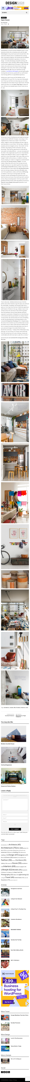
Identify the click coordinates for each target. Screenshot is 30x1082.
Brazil (11, 852)
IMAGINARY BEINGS (16, 929)
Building (16, 852)
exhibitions (23, 857)
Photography (7, 875)
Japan (23, 866)
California (23, 852)
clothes (4, 855)
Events (9, 857)
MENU (5, 12)
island (18, 866)
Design (13, 855)
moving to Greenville (8, 166)
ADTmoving (25, 172)
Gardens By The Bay (16, 939)
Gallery (4, 863)
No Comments (4, 22)
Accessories (4, 845)
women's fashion (13, 880)
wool (27, 707)
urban (26, 877)
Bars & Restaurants (15, 850)
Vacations (5, 880)
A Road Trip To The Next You (18, 909)
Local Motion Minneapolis (12, 71)
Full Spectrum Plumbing (12, 321)
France (13, 860)
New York (18, 872)
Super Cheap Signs (17, 84)
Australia (8, 850)
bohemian (5, 852)
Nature (11, 872)
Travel (9, 877)
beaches (23, 850)
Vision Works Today (16, 1046)
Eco (3, 857)
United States (19, 877)
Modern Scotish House (7, 744)
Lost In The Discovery (16, 1038)
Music (5, 872)
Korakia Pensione (15, 1023)
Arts (3, 850)
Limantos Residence (16, 919)
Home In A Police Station (8, 786)
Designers (23, 855)
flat (14, 707)
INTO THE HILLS (15, 960)
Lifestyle (6, 869)
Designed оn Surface (16, 888)
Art (20, 848)
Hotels (9, 863)
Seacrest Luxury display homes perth (10, 182)
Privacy (15, 1080)
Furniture (18, 707)
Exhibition (16, 857)
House (16, 863)
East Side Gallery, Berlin (17, 950)
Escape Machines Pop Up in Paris (19, 1015)
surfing (3, 877)
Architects (6, 707)
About (10, 1080)
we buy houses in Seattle (15, 161)
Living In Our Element (16, 899)
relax (15, 874)
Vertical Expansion (6, 765)
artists (25, 848)
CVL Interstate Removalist (22, 168)
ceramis (11, 707)
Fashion (6, 860)
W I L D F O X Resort (16, 1059)
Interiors (4, 17)
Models (17, 870)
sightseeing (24, 875)
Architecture (9, 847)
